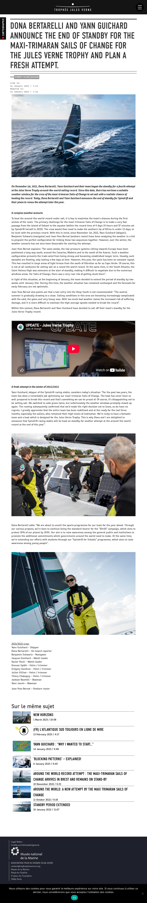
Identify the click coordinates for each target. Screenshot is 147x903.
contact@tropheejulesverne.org (25, 866)
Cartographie (3, 27)
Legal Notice (16, 841)
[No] (142, 893)
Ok (74, 897)
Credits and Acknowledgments (25, 845)
